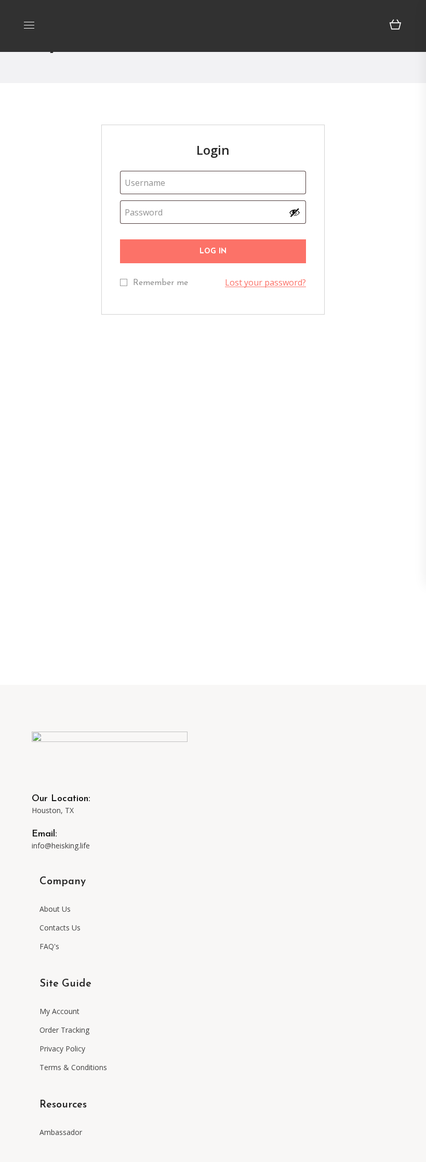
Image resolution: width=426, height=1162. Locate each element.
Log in (213, 251)
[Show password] (294, 212)
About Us (55, 909)
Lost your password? (265, 282)
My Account (59, 1011)
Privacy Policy (62, 1048)
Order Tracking (64, 1030)
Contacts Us (60, 928)
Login (213, 149)
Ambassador (61, 1132)
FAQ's (49, 946)
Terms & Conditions (73, 1067)
